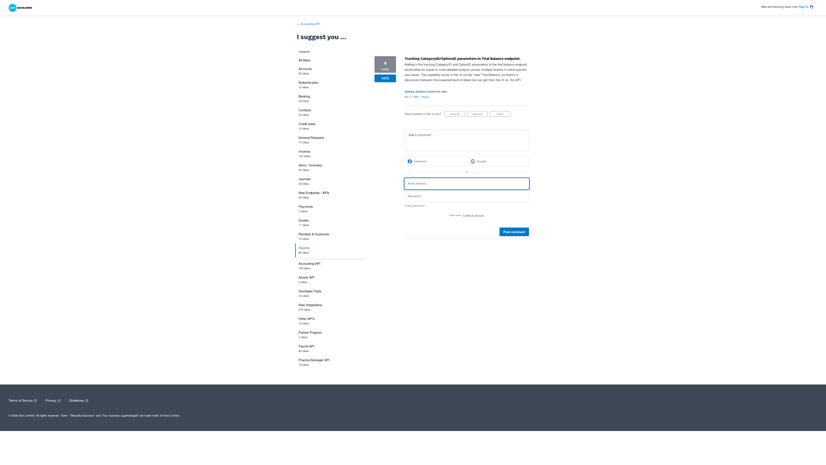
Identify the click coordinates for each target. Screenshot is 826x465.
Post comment (514, 231)
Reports (304, 247)
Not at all (457, 114)
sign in (804, 7)
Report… (426, 96)
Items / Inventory (310, 165)
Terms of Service (21, 400)
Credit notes (307, 123)
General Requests (311, 137)
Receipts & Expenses (314, 234)
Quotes (304, 220)
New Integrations (310, 304)
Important (480, 114)
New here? (467, 215)
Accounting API (309, 263)
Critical (503, 114)
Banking (304, 96)
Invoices (304, 151)
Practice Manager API (314, 360)
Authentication (308, 82)
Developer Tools (310, 291)
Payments (306, 206)
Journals (305, 179)
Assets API (306, 277)
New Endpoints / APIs (314, 192)
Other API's (307, 318)
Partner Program (310, 332)
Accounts (305, 68)
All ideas (304, 60)
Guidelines (77, 400)
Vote (385, 78)
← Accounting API (308, 24)
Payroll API (306, 346)
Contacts (305, 110)
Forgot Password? (415, 206)
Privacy (51, 400)
